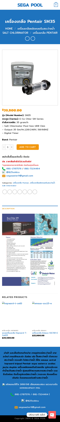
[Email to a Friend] (19, 192)
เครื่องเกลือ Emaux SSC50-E (45, 333)
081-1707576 (13, 168)
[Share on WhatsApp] (4, 192)
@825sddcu (12, 172)
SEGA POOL (30, 5)
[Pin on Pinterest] (24, 192)
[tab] (30, 208)
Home (9, 28)
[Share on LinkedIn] (35, 192)
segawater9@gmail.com (19, 175)
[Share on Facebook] (9, 192)
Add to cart (27, 147)
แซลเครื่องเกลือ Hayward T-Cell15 (14, 334)
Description (8, 208)
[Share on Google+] (29, 192)
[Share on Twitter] (14, 192)
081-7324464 (32, 168)
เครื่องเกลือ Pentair (45, 33)
